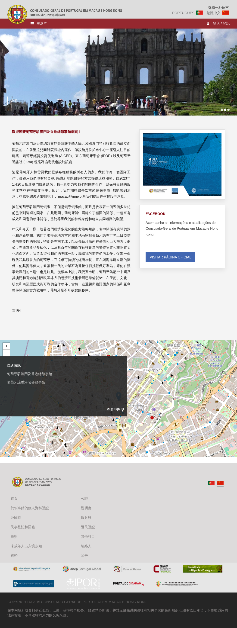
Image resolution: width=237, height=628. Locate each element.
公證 (84, 498)
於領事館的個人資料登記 (30, 508)
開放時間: (14, 379)
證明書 (86, 508)
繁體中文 (214, 13)
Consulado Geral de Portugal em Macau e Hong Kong (17, 14)
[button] (6, 346)
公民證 (16, 517)
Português (183, 13)
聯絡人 (86, 546)
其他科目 (88, 536)
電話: (11, 389)
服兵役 (86, 517)
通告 (84, 555)
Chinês (220, 483)
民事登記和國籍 (23, 527)
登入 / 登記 (221, 23)
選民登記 (88, 527)
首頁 (14, 498)
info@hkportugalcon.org (34, 399)
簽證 (14, 555)
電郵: (11, 399)
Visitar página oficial (170, 257)
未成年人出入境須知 (26, 546)
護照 (14, 536)
